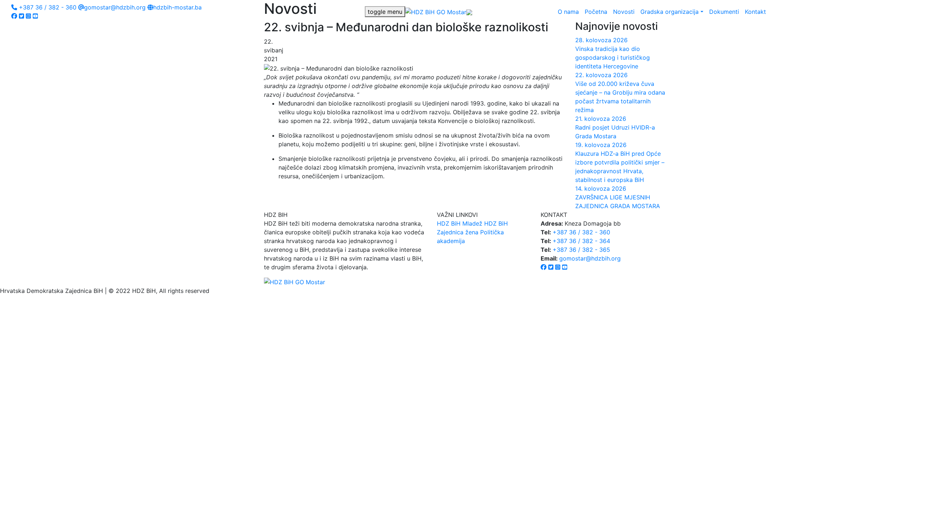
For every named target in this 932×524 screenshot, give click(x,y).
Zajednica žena (457, 232)
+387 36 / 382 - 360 (46, 7)
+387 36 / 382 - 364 (581, 241)
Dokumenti (724, 11)
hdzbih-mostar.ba (177, 7)
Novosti (624, 11)
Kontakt (755, 11)
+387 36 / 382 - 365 (581, 249)
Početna (596, 11)
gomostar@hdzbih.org (115, 7)
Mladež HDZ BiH (485, 223)
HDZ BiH (449, 223)
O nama (568, 11)
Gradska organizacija (669, 11)
